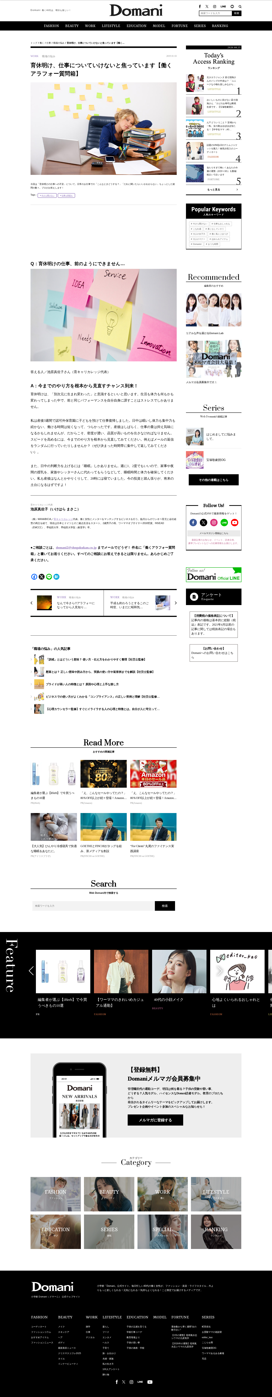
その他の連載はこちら (214, 480)
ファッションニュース (42, 1342)
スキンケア (63, 1332)
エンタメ (107, 1337)
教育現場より (133, 1337)
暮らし (106, 1326)
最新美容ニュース (67, 1348)
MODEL (159, 26)
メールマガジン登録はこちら (213, 533)
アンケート (211, 594)
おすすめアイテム (40, 1337)
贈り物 (106, 1374)
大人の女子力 (198, 234)
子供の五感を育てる (137, 1326)
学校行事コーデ (134, 1332)
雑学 (88, 1326)
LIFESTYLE (111, 26)
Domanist (197, 244)
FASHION (51, 26)
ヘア (60, 1337)
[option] (63, 983)
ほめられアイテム (219, 239)
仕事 (48, 43)
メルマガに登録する (155, 1120)
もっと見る (213, 189)
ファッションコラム (41, 1332)
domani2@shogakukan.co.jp (76, 547)
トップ (34, 43)
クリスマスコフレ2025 (69, 1353)
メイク (61, 1326)
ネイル (61, 1358)
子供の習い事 (133, 1342)
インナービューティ (68, 1364)
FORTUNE (180, 26)
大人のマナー (198, 239)
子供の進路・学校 (135, 1348)
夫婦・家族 (108, 1358)
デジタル (90, 1337)
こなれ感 (196, 229)
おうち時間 (212, 244)
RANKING (220, 26)
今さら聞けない (47, 195)
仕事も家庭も (67, 195)
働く (42, 43)
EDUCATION (137, 26)
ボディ (61, 1342)
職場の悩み (58, 43)
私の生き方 (108, 1364)
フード (106, 1332)
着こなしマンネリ (215, 229)
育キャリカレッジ (63, 519)
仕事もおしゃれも (221, 224)
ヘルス (106, 1342)
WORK (90, 26)
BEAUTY (72, 26)
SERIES (200, 26)
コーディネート (39, 1326)
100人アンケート (111, 1369)
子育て (106, 1348)
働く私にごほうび (219, 234)
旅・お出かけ (109, 1353)
